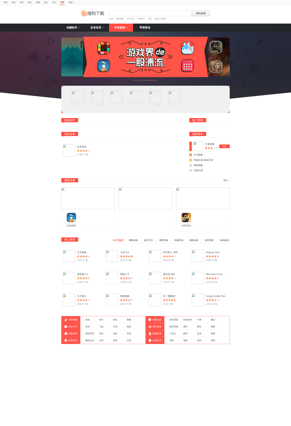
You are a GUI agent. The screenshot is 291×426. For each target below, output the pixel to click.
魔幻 (213, 319)
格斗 (101, 319)
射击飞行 (148, 240)
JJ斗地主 (130, 19)
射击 (87, 326)
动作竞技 (173, 319)
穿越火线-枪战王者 (203, 160)
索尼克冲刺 (169, 274)
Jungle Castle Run (215, 296)
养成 (129, 333)
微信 (14, 2)
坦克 (115, 326)
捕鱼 (185, 340)
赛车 (185, 326)
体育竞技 (73, 340)
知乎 (22, 2)
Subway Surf (212, 252)
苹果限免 (145, 27)
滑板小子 (125, 274)
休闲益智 (224, 240)
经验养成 (178, 240)
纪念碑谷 (82, 146)
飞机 (101, 326)
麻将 (185, 333)
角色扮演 (187, 319)
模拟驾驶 (173, 326)
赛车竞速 (163, 240)
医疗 (46, 2)
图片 (30, 2)
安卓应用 (95, 27)
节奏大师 (198, 170)
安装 (224, 146)
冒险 (87, 319)
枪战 (129, 326)
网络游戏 (133, 240)
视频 (38, 2)
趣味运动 (89, 340)
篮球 (115, 340)
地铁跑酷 (120, 19)
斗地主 (172, 333)
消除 (171, 340)
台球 (129, 340)
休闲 (199, 340)
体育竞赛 (209, 240)
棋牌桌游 (194, 240)
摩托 (199, 326)
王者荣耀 (209, 144)
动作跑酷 (118, 240)
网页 (6, 2)
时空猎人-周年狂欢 (173, 252)
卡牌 (199, 319)
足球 (101, 340)
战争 (101, 333)
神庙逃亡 (141, 19)
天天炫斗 (82, 296)
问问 (54, 2)
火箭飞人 (125, 252)
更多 (71, 2)
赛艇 (213, 326)
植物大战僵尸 (161, 19)
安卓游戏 (119, 27)
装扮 (115, 333)
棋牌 (213, 333)
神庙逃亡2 (82, 274)
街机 (115, 319)
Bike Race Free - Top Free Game (223, 274)
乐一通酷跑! (169, 296)
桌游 (199, 333)
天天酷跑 (198, 154)
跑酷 (129, 319)
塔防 (150, 19)
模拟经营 (89, 333)
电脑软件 (72, 27)
